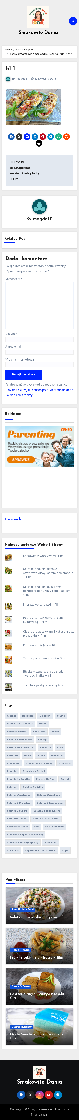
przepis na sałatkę (18, 779)
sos (36, 826)
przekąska (13, 763)
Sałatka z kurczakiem (50, 803)
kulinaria (45, 747)
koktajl (42, 739)
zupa (65, 850)
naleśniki (12, 755)
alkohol (11, 716)
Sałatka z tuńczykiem (46, 811)
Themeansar (39, 1114)
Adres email (14, 346)
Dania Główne (21, 950)
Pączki (65, 779)
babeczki (27, 716)
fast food (39, 731)
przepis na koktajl (34, 771)
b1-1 (10, 69)
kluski (55, 731)
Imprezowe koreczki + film (41, 604)
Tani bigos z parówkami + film (44, 658)
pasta (41, 755)
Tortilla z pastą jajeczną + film (44, 685)
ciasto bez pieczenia (20, 723)
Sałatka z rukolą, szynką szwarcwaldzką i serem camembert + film (48, 573)
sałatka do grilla (33, 787)
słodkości (13, 850)
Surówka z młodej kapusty (22, 842)
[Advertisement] (39, 487)
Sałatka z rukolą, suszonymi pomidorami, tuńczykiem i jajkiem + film (48, 591)
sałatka (11, 787)
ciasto (61, 716)
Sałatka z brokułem (18, 803)
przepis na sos (45, 779)
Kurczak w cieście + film (40, 645)
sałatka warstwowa (19, 795)
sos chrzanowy (54, 826)
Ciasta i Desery (22, 1026)
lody (60, 747)
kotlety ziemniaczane (20, 747)
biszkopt (45, 716)
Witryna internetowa (19, 359)
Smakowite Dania (38, 32)
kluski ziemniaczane (19, 739)
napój (27, 755)
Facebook (13, 519)
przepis (11, 771)
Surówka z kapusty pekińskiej (25, 834)
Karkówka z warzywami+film (43, 556)
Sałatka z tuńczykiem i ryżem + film (38, 917)
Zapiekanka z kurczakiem (40, 850)
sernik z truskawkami (46, 818)
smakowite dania (17, 826)
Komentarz (13, 279)
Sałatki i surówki (23, 909)
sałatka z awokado (48, 795)
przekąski (65, 763)
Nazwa (11, 334)
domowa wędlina (17, 731)
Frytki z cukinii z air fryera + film (36, 957)
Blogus (60, 1109)
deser (42, 723)
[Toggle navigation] (5, 21)
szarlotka (51, 842)
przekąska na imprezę (39, 763)
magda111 (23, 78)
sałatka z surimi (17, 811)
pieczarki (57, 755)
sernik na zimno (16, 818)
